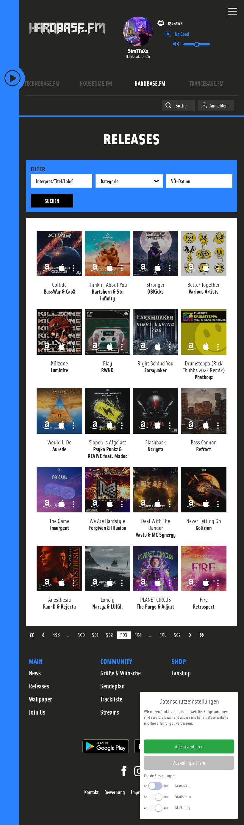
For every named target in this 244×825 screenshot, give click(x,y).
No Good (182, 34)
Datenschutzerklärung (199, 732)
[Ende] (201, 635)
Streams (109, 712)
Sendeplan (112, 686)
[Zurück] (43, 635)
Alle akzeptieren (189, 746)
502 (109, 634)
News (35, 673)
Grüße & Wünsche (120, 673)
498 (56, 634)
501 (95, 634)
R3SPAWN (175, 23)
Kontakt (91, 792)
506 (163, 634)
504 (138, 634)
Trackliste (111, 699)
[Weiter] (190, 635)
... (69, 634)
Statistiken (183, 796)
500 (81, 634)
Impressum (171, 732)
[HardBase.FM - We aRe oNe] (67, 37)
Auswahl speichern (189, 763)
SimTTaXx (138, 50)
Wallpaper (40, 699)
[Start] (31, 635)
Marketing (182, 807)
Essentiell (182, 785)
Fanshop (181, 673)
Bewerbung (114, 792)
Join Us (37, 712)
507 (177, 634)
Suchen (52, 200)
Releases (39, 686)
